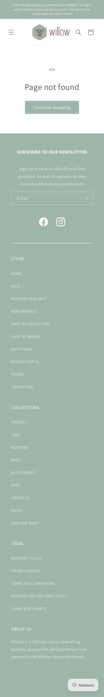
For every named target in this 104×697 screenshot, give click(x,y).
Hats (15, 485)
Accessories (23, 472)
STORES (18, 374)
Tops (15, 434)
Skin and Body (25, 523)
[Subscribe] (86, 198)
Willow (43, 692)
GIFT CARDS (21, 349)
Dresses (19, 422)
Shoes (17, 510)
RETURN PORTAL (25, 361)
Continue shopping (52, 107)
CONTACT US (22, 386)
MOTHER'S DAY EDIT (28, 298)
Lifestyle (20, 497)
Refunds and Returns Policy (39, 595)
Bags (16, 460)
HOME (16, 273)
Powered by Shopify (63, 692)
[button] (11, 32)
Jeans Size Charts (28, 608)
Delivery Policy (26, 558)
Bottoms (19, 447)
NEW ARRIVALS (24, 311)
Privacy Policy (25, 570)
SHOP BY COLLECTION (30, 323)
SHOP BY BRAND (25, 336)
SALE (15, 286)
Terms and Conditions (33, 583)
